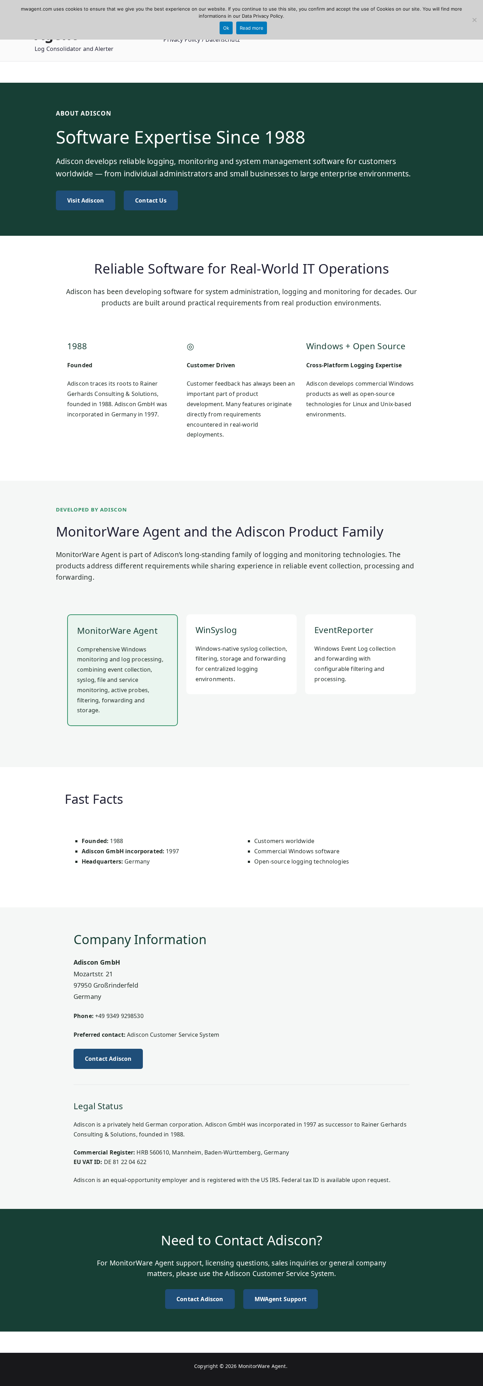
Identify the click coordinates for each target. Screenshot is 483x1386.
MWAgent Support (281, 1299)
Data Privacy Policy (262, 16)
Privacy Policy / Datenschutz (201, 39)
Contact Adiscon (108, 1059)
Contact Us (151, 200)
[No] (474, 19)
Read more (251, 28)
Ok (226, 28)
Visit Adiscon (85, 200)
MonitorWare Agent (262, 1366)
